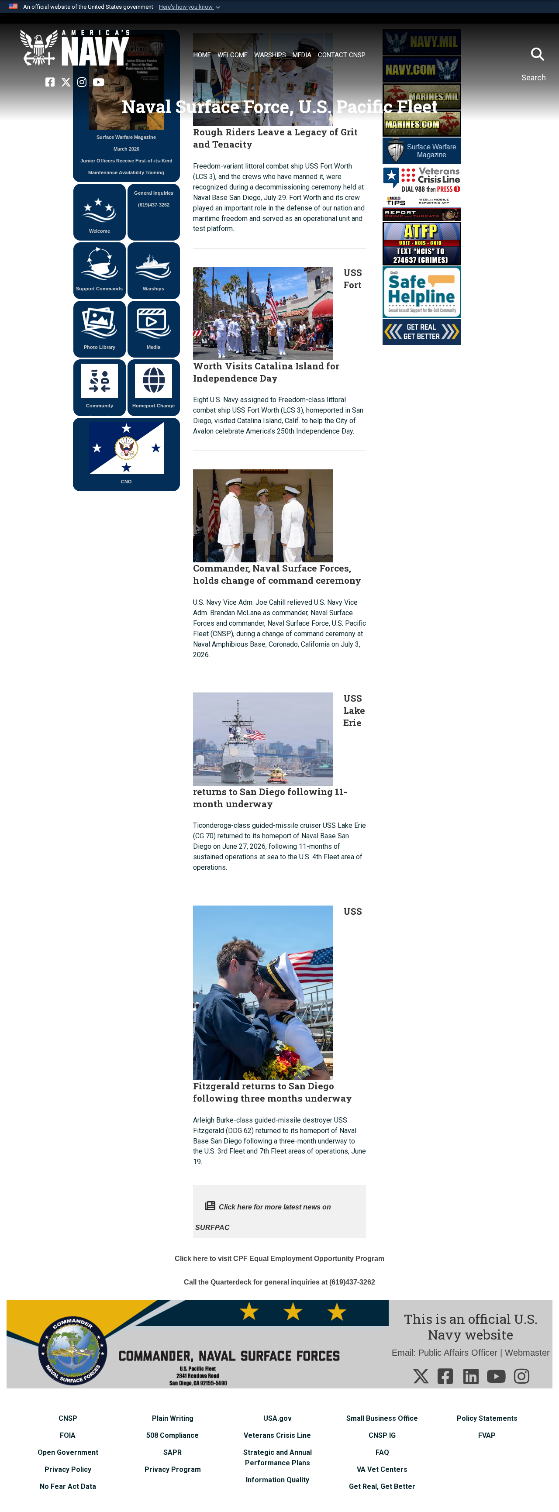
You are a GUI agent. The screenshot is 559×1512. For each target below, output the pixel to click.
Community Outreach (99, 409)
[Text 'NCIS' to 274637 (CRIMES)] (422, 243)
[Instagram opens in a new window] (81, 82)
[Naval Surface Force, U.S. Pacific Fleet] (74, 48)
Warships (153, 288)
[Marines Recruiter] (422, 122)
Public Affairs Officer (457, 1352)
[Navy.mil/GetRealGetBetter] (422, 331)
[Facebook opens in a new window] (50, 82)
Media (153, 347)
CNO (126, 481)
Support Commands (99, 288)
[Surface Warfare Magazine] (422, 150)
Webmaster (527, 1352)
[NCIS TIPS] (422, 207)
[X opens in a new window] (66, 82)
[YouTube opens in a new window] (98, 82)
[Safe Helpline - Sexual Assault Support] (422, 291)
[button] (190, 7)
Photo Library (99, 347)
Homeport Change (153, 405)
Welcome (99, 231)
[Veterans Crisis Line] (422, 178)
